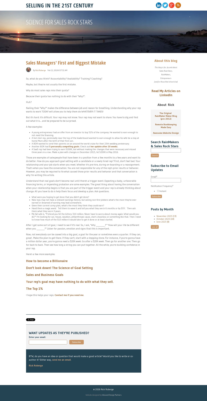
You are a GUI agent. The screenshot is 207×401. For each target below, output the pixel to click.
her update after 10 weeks (104, 146)
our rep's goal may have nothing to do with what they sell (70, 282)
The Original (165, 113)
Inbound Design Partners (112, 395)
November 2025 (166, 216)
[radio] (168, 191)
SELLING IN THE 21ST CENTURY (59, 5)
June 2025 (162, 221)
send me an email (61, 359)
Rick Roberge (40, 70)
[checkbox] (166, 191)
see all (155, 227)
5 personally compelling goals (64, 146)
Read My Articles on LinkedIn (166, 93)
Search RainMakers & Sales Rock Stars (165, 144)
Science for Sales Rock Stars (59, 22)
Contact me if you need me (69, 295)
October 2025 (165, 218)
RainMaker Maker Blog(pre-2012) (166, 117)
